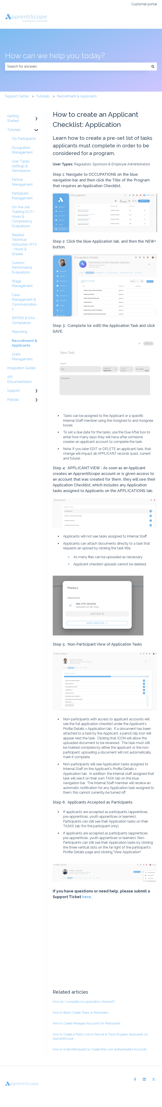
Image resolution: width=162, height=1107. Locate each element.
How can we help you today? (55, 55)
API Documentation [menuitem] (19, 379)
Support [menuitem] (13, 391)
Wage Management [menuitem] (22, 283)
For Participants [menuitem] (24, 139)
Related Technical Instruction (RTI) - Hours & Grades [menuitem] (24, 244)
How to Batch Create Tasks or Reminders (81, 1012)
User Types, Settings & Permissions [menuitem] (21, 166)
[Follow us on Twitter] (153, 1079)
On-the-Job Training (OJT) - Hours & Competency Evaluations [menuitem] (24, 216)
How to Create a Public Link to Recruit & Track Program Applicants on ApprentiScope (100, 1036)
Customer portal (144, 4)
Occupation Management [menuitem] (22, 150)
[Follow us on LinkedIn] (144, 1079)
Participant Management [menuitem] (22, 195)
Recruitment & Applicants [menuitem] (24, 343)
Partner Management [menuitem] (22, 182)
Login (148, 18)
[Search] (153, 67)
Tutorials (43, 96)
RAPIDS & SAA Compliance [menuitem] (23, 320)
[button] (36, 116)
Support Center (17, 96)
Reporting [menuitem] (19, 332)
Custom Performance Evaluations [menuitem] (22, 267)
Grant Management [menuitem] (22, 356)
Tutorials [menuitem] (14, 130)
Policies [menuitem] (13, 400)
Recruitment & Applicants (77, 96)
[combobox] (77, 67)
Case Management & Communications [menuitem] (24, 302)
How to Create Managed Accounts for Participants (86, 1023)
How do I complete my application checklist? (84, 1001)
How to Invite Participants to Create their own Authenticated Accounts (100, 1049)
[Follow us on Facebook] (135, 1079)
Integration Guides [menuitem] (21, 368)
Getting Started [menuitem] (13, 118)
